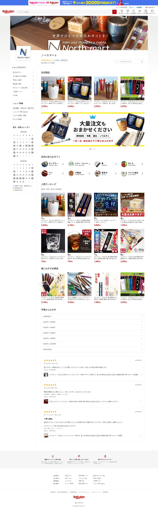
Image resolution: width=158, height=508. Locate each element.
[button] (150, 7)
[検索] (114, 12)
